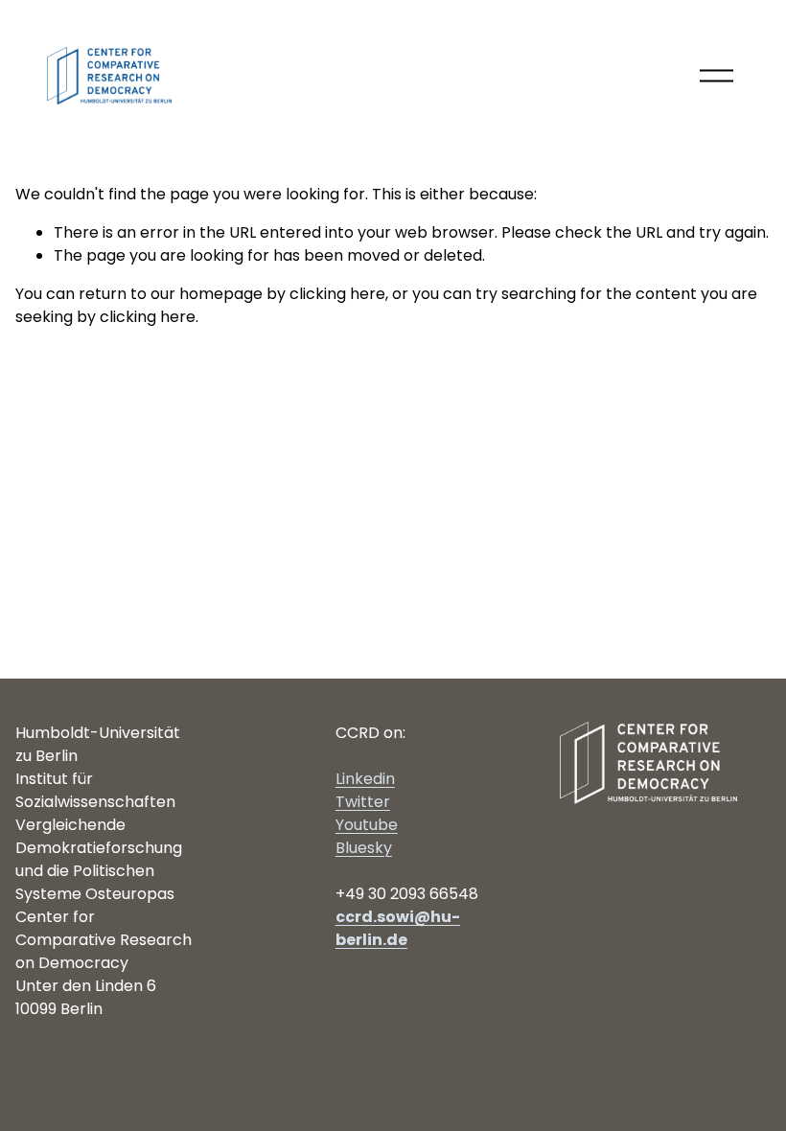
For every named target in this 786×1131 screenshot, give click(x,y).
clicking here (337, 294)
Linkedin (365, 779)
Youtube (366, 825)
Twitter (362, 802)
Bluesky (363, 848)
